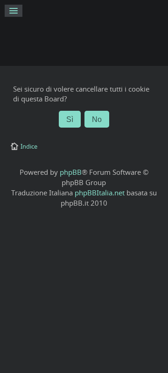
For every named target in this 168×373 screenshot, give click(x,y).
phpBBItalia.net (100, 192)
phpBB (71, 172)
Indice (29, 146)
